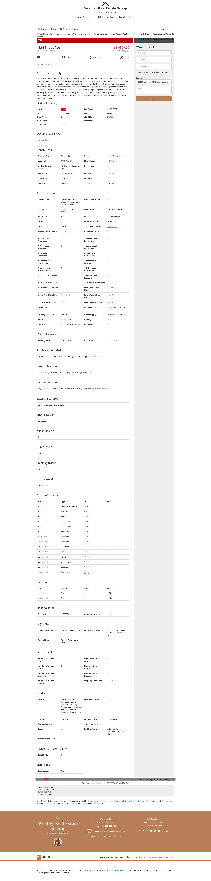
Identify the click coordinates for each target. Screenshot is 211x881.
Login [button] (170, 29)
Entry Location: (46, 414)
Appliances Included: (49, 350)
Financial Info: (45, 608)
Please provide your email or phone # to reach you (154, 73)
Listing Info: (44, 764)
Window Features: (48, 382)
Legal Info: (43, 624)
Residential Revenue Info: (52, 748)
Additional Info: (46, 193)
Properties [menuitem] (87, 17)
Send (154, 99)
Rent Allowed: (45, 479)
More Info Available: (49, 334)
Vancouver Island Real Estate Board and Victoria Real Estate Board (118, 801)
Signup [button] (162, 29)
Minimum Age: (46, 431)
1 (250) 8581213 (44, 792)
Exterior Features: (48, 398)
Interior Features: (47, 366)
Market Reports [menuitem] (101, 17)
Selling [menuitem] (122, 17)
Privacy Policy (142, 857)
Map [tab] (57, 64)
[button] (139, 831)
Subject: (139, 78)
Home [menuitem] (78, 17)
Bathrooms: (44, 582)
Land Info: (43, 693)
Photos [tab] (49, 64)
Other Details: (45, 652)
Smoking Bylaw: (46, 463)
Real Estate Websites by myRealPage (161, 857)
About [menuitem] (130, 17)
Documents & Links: (49, 133)
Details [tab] (40, 64)
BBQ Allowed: (45, 447)
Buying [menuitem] (112, 17)
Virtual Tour (44, 140)
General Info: (45, 150)
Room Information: (48, 495)
